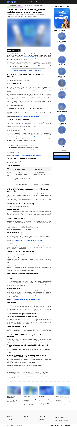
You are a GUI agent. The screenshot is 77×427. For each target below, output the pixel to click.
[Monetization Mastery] (62, 131)
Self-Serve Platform (10, 416)
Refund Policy (41, 419)
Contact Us (57, 425)
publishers (20, 123)
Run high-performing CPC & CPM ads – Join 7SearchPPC (28, 70)
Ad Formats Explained (13, 5)
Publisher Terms (42, 416)
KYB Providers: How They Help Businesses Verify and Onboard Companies (62, 399)
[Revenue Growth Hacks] (62, 143)
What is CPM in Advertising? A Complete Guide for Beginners (28, 155)
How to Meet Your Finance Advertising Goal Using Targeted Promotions (24, 299)
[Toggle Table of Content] (18, 51)
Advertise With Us (67, 425)
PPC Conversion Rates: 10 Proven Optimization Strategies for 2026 (46, 398)
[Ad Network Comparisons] (62, 49)
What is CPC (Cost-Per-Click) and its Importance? (28, 116)
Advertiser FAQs (9, 419)
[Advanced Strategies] (62, 72)
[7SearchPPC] (12, 1)
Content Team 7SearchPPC (12, 16)
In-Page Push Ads (28, 365)
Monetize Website (26, 414)
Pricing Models (34, 365)
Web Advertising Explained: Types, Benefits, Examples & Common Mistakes (13, 400)
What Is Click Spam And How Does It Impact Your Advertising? (28, 240)
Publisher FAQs (25, 417)
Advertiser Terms (42, 414)
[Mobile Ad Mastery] (62, 119)
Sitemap (61, 425)
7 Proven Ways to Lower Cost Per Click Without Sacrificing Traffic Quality (29, 399)
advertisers (31, 85)
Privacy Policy (41, 417)
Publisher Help (25, 416)
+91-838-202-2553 (59, 418)
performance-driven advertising (41, 136)
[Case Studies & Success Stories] (62, 96)
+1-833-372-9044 (59, 420)
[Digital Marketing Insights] (62, 108)
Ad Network (9, 365)
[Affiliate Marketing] (62, 84)
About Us (52, 425)
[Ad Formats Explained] (62, 37)
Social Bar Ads (40, 365)
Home (8, 5)
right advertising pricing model (29, 56)
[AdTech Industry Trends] (62, 61)
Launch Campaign (10, 414)
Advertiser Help (9, 417)
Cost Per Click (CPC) (15, 365)
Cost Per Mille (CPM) (22, 365)
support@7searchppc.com (61, 417)
